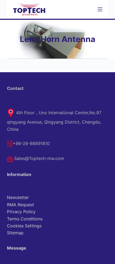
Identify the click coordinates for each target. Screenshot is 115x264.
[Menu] (100, 9)
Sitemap (15, 232)
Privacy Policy (21, 211)
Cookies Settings (24, 225)
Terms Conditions (25, 218)
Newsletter (18, 197)
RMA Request (20, 204)
